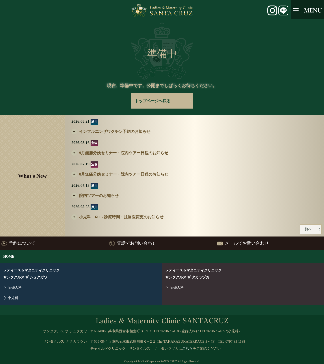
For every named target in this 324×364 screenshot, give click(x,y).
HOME (8, 256)
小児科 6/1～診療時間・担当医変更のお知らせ (121, 217)
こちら (187, 348)
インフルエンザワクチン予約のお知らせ (115, 131)
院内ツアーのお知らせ (99, 195)
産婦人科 (15, 287)
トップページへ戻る (153, 101)
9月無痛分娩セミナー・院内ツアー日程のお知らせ (123, 153)
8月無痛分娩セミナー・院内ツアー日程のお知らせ (123, 174)
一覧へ (306, 229)
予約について (22, 243)
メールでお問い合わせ (247, 243)
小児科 (13, 298)
